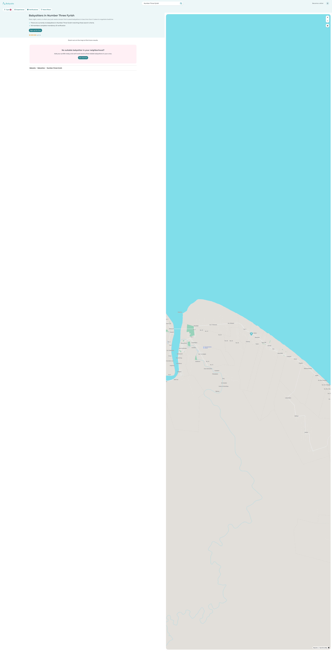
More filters (46, 9)
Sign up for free (35, 30)
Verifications (33, 9)
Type (8, 9)
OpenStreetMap (323, 647)
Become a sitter (317, 3)
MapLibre (315, 647)
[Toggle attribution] (329, 648)
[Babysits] (8, 3)
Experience (20, 9)
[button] (251, 334)
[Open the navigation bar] (327, 3)
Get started (83, 57)
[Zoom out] (327, 20)
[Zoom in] (327, 17)
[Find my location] (327, 25)
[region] (248, 332)
